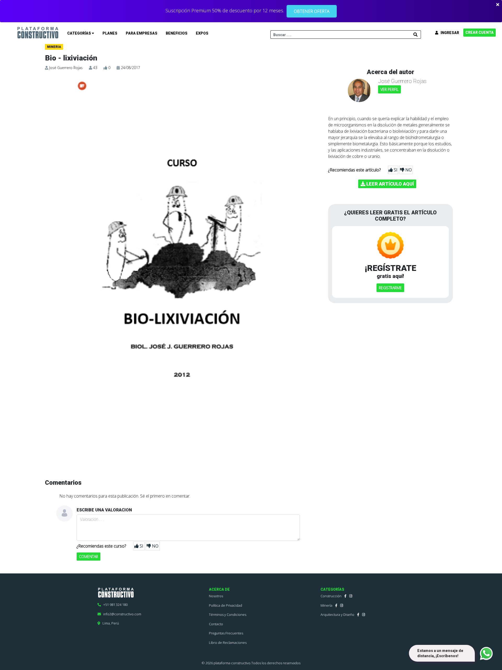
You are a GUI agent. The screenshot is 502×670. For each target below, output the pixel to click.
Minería (326, 605)
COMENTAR (88, 556)
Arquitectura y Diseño (337, 614)
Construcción (331, 596)
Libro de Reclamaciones (228, 642)
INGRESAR (448, 33)
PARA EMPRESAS (141, 33)
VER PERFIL (389, 89)
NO (154, 546)
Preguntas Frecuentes (226, 633)
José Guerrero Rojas (66, 67)
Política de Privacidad (225, 605)
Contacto (216, 624)
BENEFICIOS (176, 33)
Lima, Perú (109, 623)
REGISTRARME (390, 287)
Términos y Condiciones (227, 614)
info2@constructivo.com (121, 614)
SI (141, 546)
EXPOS (202, 33)
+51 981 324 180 (114, 604)
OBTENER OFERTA (311, 11)
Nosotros (216, 596)
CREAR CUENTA (479, 32)
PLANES (109, 33)
